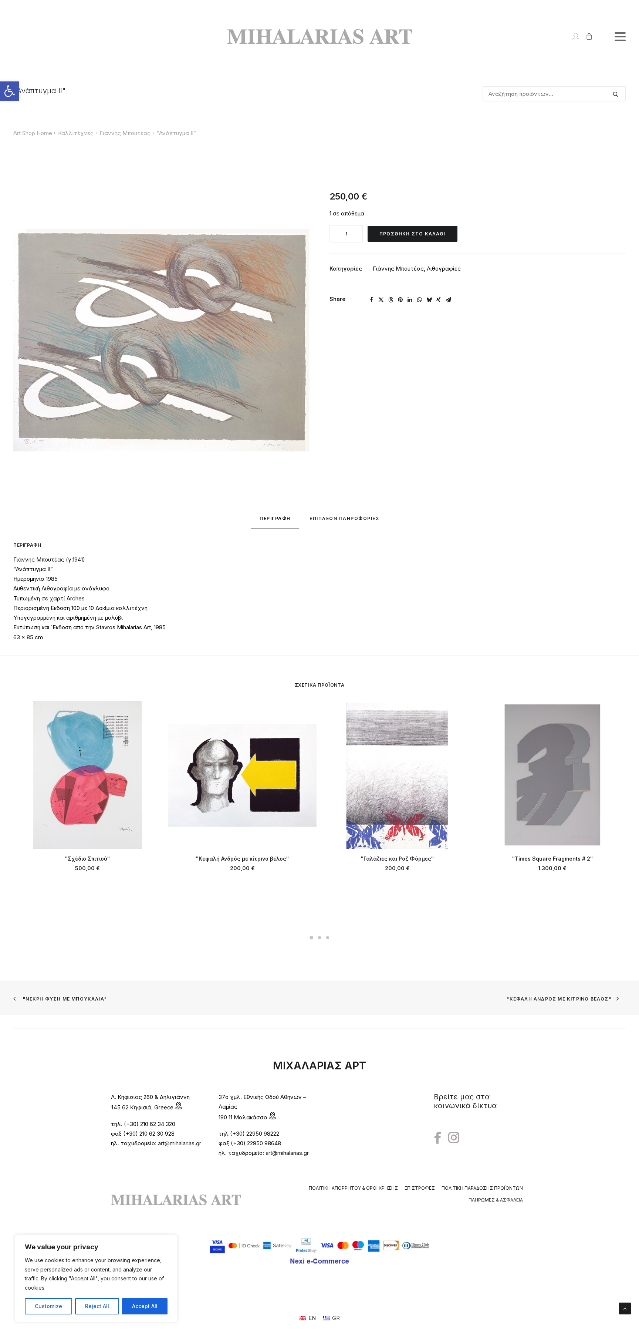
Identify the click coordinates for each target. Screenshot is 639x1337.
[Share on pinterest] (400, 299)
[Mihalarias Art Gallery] (319, 36)
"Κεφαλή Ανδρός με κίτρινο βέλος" (242, 858)
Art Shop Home (32, 133)
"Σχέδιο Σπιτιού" (87, 858)
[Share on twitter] (380, 299)
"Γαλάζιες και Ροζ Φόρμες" (397, 858)
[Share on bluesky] (429, 299)
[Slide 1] (311, 937)
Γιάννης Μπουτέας (125, 133)
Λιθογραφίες (444, 268)
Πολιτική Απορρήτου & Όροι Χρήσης (353, 1188)
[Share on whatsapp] (419, 299)
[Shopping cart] (586, 36)
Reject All (97, 1306)
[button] (9, 91)
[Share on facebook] (371, 299)
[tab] (344, 521)
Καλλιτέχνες (76, 133)
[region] (96, 1278)
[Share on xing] (438, 299)
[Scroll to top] (625, 1307)
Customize (48, 1306)
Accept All (145, 1306)
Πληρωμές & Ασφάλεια (496, 1200)
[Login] (572, 36)
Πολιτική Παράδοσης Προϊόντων (482, 1188)
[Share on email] (448, 299)
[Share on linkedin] (409, 299)
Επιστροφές (420, 1188)
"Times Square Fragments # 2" (552, 858)
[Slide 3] (328, 937)
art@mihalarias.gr (179, 1143)
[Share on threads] (390, 299)
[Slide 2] (319, 937)
